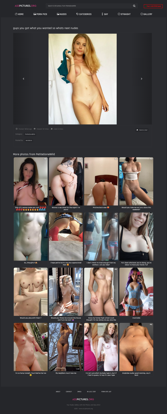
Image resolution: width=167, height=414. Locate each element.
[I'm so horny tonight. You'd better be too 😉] (31, 347)
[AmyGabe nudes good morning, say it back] (136, 347)
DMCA (79, 392)
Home (21, 14)
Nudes (63, 14)
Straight (126, 14)
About (58, 392)
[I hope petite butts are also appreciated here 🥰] (66, 236)
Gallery (147, 14)
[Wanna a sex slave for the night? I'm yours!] (66, 181)
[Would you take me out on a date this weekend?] (136, 181)
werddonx (29, 140)
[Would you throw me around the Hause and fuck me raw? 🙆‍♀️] (66, 292)
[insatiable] (136, 292)
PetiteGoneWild (30, 134)
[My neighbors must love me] (66, 347)
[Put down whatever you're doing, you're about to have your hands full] (136, 236)
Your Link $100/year (153, 6)
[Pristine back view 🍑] (101, 181)
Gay (106, 14)
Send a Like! (143, 130)
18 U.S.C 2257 (91, 392)
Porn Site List (106, 392)
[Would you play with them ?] (31, 292)
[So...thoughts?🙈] (31, 236)
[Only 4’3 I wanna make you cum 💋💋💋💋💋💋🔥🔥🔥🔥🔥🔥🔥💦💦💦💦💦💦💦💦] (31, 181)
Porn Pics (41, 14)
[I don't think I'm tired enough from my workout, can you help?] (101, 236)
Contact (69, 392)
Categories (85, 14)
